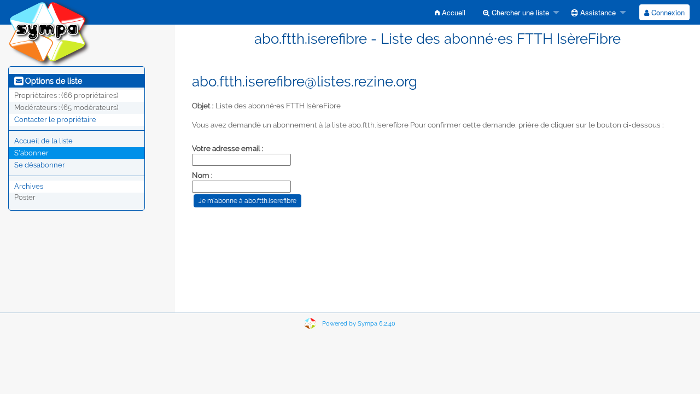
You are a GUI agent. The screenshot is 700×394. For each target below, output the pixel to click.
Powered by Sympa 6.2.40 (358, 323)
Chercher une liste (519, 12)
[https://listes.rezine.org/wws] (49, 32)
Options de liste (52, 81)
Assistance (597, 12)
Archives (28, 186)
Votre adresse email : (228, 148)
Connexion (667, 12)
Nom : (202, 175)
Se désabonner (39, 165)
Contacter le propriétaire (55, 119)
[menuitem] (450, 12)
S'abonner (31, 153)
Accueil (452, 12)
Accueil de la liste (43, 141)
